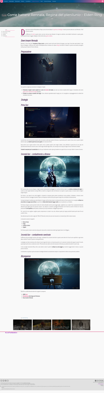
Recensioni (17, 1)
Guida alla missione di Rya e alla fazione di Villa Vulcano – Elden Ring (60, 328)
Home (49, 10)
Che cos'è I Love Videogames (98, 382)
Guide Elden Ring (25, 317)
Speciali (5, 1)
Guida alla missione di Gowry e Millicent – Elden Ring (41, 328)
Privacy (102, 385)
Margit (58, 45)
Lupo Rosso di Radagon (58, 29)
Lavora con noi (100, 383)
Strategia (4, 34)
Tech (42, 1)
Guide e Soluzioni (35, 1)
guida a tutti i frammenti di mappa (30, 91)
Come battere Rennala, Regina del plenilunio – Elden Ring (54, 15)
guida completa (49, 36)
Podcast (54, 1)
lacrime (46, 90)
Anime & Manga (47, 1)
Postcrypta (11, 1)
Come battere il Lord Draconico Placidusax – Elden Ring (80, 328)
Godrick (33, 34)
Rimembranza (26, 296)
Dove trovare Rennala (6, 31)
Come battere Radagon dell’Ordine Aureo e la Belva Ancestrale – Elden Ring (20, 328)
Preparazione (5, 33)
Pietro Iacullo (12, 388)
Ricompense (5, 36)
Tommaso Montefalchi (52, 11)
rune (27, 294)
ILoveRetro (28, 1)
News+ (22, 1)
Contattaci (101, 384)
